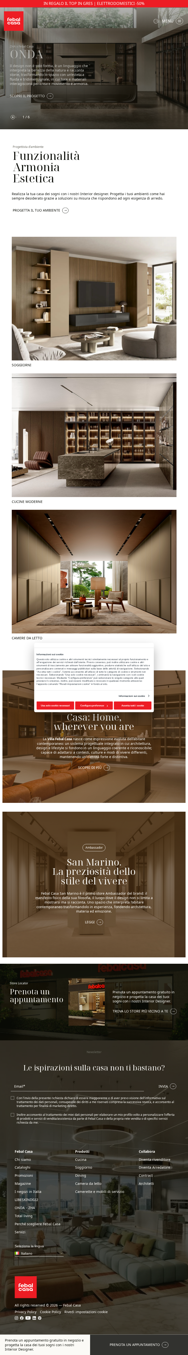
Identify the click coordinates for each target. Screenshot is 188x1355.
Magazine (23, 1183)
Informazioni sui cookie (132, 696)
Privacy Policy (25, 1312)
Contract (146, 1175)
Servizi (20, 1232)
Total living (24, 1216)
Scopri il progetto (27, 96)
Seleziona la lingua (156, 21)
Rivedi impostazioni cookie (86, 1312)
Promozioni (24, 1175)
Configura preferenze (92, 705)
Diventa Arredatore (154, 1167)
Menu (168, 21)
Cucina (80, 1159)
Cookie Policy (50, 1312)
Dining (80, 1175)
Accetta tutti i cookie (132, 705)
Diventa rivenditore (154, 1159)
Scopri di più (90, 767)
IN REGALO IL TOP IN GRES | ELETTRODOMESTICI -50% (94, 3)
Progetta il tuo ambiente (36, 210)
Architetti (146, 1183)
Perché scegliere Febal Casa (37, 1224)
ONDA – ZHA (25, 1208)
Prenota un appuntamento (135, 1344)
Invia (163, 1086)
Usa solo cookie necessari (55, 705)
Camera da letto (88, 1183)
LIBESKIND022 (26, 1200)
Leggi (90, 922)
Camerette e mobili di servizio (99, 1191)
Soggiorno (83, 1167)
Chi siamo (23, 1159)
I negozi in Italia (28, 1191)
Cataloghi (22, 1167)
